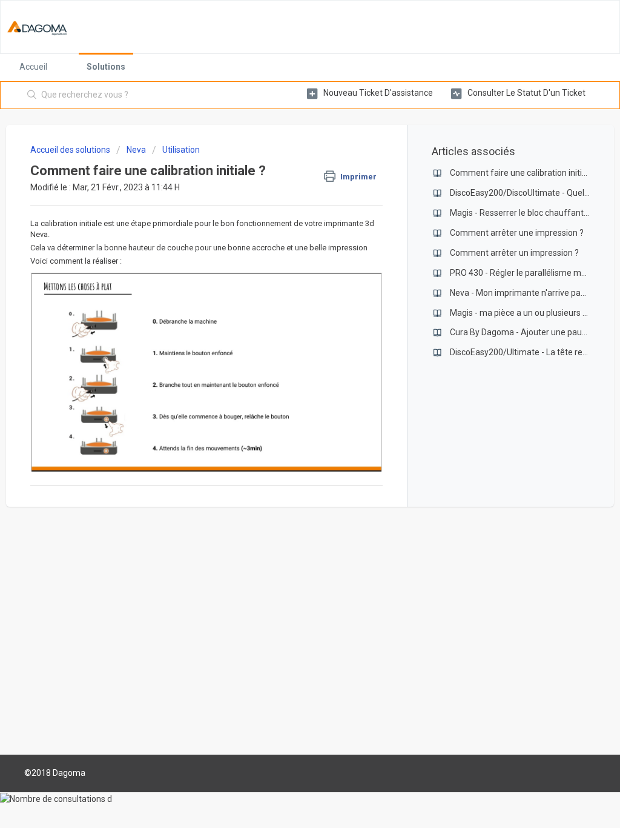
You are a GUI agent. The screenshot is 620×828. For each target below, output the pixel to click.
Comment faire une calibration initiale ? (524, 173)
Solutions (106, 67)
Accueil (33, 67)
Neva (136, 150)
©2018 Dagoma (54, 773)
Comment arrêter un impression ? (514, 253)
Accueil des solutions (71, 150)
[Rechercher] (32, 95)
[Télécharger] (287, 257)
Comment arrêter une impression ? (517, 233)
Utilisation (181, 150)
